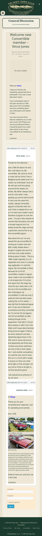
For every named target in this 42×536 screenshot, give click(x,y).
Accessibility (26, 528)
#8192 (33, 382)
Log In (10, 506)
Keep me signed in (14, 502)
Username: (10, 489)
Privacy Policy (7, 528)
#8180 (33, 148)
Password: (10, 496)
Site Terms (17, 528)
